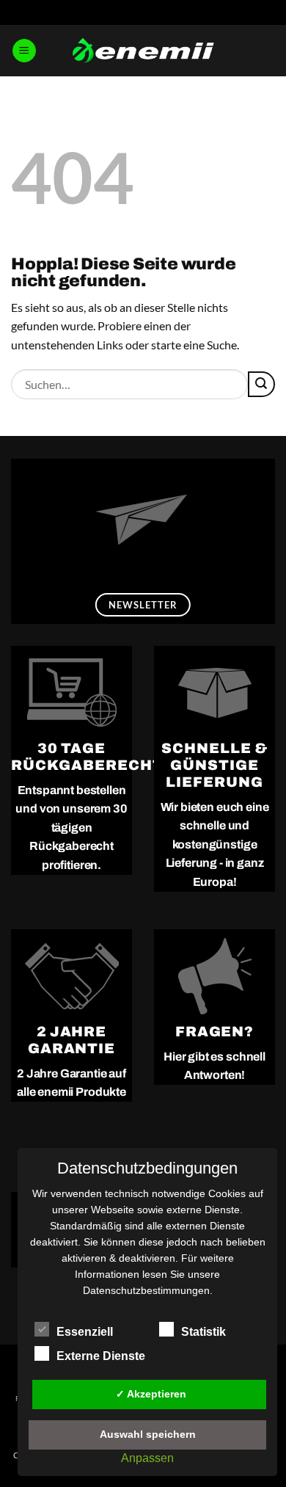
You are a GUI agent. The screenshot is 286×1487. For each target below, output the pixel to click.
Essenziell (84, 1332)
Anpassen (147, 1458)
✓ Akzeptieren (151, 1394)
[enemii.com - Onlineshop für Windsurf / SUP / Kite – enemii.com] (143, 51)
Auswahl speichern (148, 1434)
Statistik (203, 1332)
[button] (24, 51)
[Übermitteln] (261, 384)
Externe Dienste (100, 1356)
